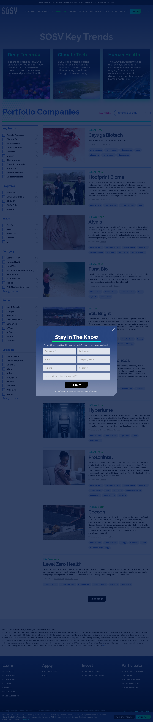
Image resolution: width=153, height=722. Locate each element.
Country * (83, 368)
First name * (50, 351)
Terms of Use (89, 391)
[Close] (113, 329)
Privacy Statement (75, 391)
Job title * (49, 368)
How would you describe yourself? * (61, 376)
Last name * (84, 351)
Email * (48, 359)
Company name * (87, 359)
